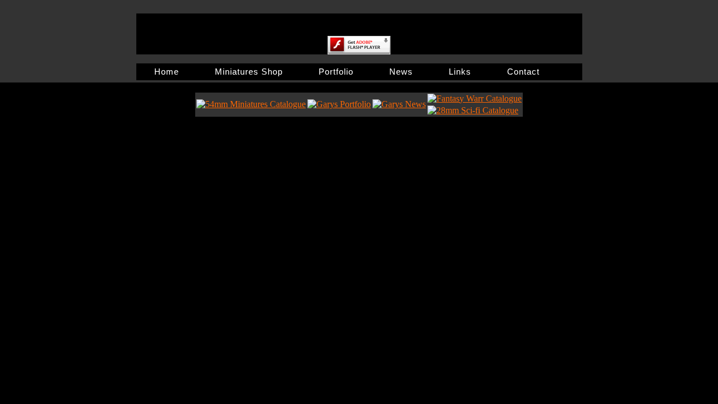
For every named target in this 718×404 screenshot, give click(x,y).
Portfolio (336, 71)
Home (166, 71)
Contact (523, 71)
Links (460, 71)
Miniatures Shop (249, 71)
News (401, 71)
